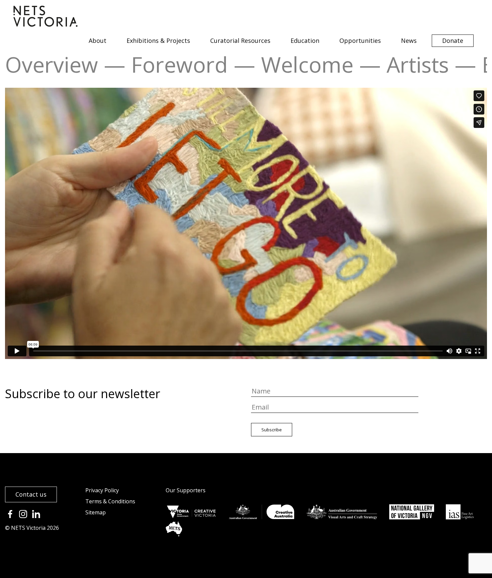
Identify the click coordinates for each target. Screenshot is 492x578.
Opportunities (360, 41)
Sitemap (95, 512)
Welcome (307, 64)
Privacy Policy (102, 490)
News (409, 41)
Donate (452, 41)
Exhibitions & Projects (158, 41)
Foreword (179, 64)
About (97, 41)
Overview (51, 64)
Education (305, 41)
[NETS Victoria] (45, 24)
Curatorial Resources (240, 41)
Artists (418, 64)
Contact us (31, 494)
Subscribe (271, 430)
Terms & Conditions (110, 501)
